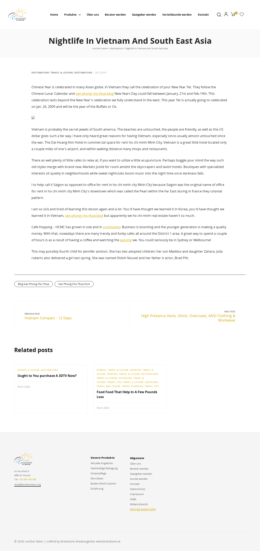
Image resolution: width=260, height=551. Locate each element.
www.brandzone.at (108, 541)
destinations (40, 72)
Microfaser (97, 478)
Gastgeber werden (144, 14)
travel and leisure (109, 386)
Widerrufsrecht (139, 504)
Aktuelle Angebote (102, 463)
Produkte (70, 14)
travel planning (132, 386)
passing (126, 240)
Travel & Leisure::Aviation (124, 370)
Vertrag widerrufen (143, 509)
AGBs (133, 499)
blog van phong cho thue (33, 284)
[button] (27, 485)
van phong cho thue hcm (74, 284)
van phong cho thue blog (95, 93)
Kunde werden (139, 479)
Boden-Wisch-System (103, 483)
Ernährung (97, 488)
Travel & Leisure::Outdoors (114, 378)
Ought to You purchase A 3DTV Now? (47, 375)
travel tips (152, 386)
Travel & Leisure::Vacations (140, 382)
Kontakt (203, 14)
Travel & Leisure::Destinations (71, 72)
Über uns (93, 14)
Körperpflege (98, 473)
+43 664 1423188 (27, 479)
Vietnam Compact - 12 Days (48, 317)
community (111, 227)
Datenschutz (137, 489)
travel (102, 370)
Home (54, 14)
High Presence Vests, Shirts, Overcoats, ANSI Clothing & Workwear (188, 318)
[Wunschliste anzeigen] (242, 15)
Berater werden (115, 14)
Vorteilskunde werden (177, 14)
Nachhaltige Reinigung (104, 468)
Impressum (137, 494)
